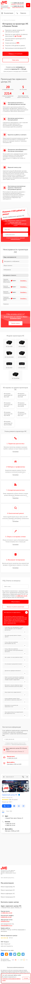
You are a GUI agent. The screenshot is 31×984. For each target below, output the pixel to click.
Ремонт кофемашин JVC (8, 893)
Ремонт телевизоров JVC (8, 897)
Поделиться (2, 954)
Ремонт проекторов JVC (8, 890)
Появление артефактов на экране (6, 298)
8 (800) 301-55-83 (6, 917)
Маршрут (8, 805)
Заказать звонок (15, 323)
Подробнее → (23, 280)
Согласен (26, 978)
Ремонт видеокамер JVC (8, 886)
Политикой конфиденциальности (19, 744)
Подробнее (15, 451)
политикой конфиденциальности (18, 238)
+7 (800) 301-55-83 (18, 3)
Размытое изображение (6, 286)
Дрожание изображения (6, 292)
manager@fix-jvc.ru (6, 925)
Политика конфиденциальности (15, 967)
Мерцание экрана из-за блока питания (6, 281)
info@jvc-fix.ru (5, 921)
